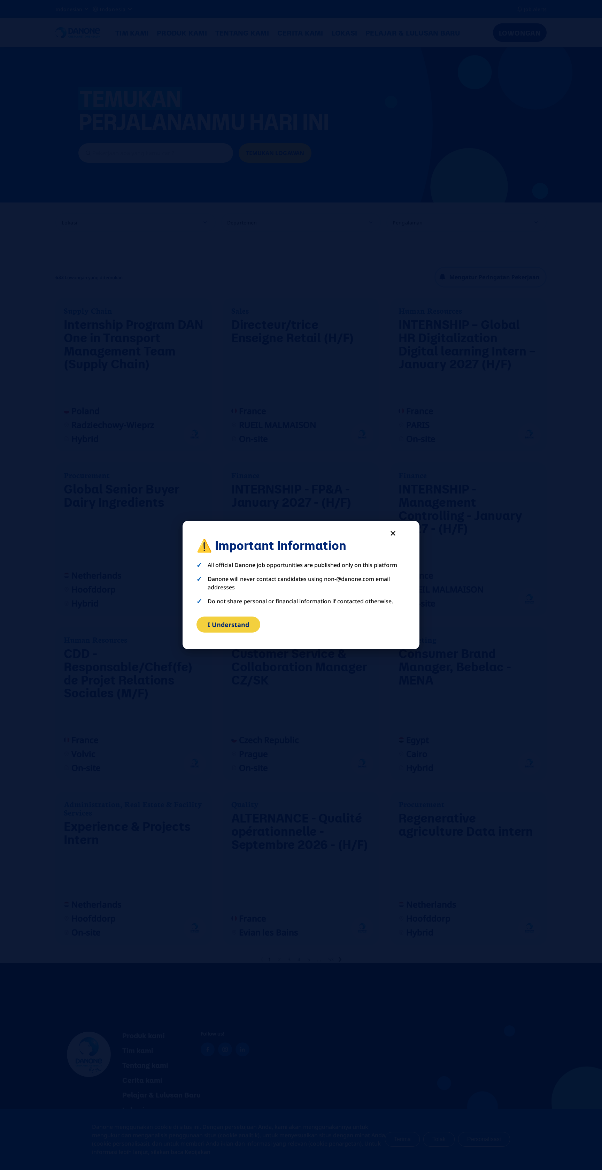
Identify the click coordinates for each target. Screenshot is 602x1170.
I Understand (228, 624)
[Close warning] (393, 533)
